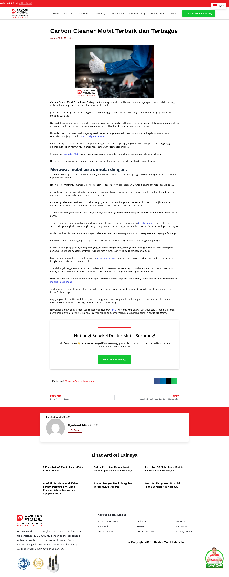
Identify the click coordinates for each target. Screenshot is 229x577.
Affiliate (173, 13)
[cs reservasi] (214, 558)
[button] (157, 381)
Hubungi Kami (158, 13)
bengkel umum (145, 223)
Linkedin (142, 521)
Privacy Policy (184, 531)
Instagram (182, 526)
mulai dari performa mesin (94, 136)
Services (83, 13)
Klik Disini (12, 3)
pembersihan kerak (106, 258)
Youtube (180, 521)
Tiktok (140, 526)
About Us (67, 13)
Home (56, 13)
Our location (118, 13)
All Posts (75, 430)
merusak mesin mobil (61, 281)
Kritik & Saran (105, 531)
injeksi (114, 309)
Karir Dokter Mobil (108, 521)
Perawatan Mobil (71, 153)
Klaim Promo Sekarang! (114, 359)
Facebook (103, 526)
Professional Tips (138, 13)
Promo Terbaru (145, 531)
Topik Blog (100, 13)
